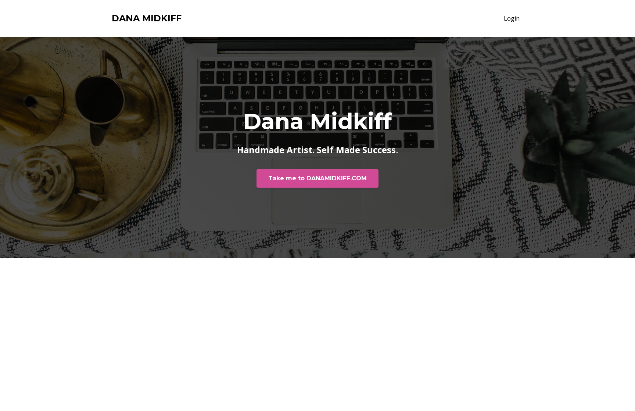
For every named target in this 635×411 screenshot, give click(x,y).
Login (512, 18)
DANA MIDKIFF (147, 18)
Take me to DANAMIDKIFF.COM (317, 178)
